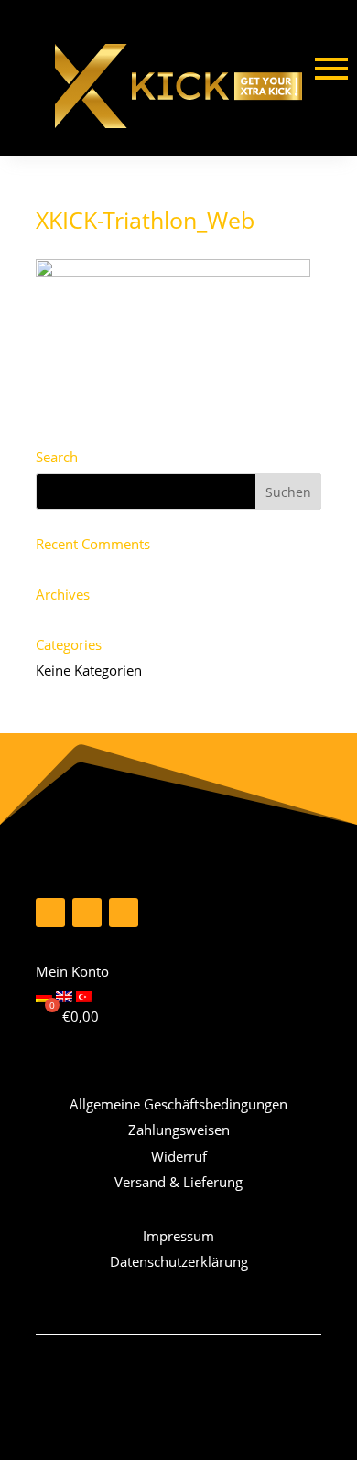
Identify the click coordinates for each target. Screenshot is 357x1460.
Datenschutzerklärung (179, 1261)
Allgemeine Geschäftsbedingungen (178, 1104)
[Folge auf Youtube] (123, 912)
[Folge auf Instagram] (87, 912)
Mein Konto (72, 971)
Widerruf (179, 1156)
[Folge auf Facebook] (50, 912)
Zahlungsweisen (179, 1129)
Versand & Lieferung (178, 1182)
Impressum (178, 1236)
